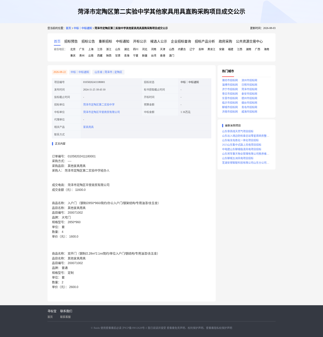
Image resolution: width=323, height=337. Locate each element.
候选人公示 (158, 41)
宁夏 (135, 55)
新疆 (144, 55)
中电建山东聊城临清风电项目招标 (241, 149)
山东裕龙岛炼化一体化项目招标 (240, 140)
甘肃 (117, 55)
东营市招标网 (230, 98)
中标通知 (122, 41)
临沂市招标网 (230, 102)
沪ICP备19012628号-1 (135, 328)
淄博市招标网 (230, 84)
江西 (239, 49)
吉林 (201, 49)
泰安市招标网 (249, 93)
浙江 (108, 49)
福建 (230, 49)
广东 (81, 49)
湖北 (126, 49)
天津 (162, 49)
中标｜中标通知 (83, 28)
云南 (90, 55)
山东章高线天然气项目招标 (237, 131)
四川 (135, 49)
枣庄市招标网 (230, 93)
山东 (117, 49)
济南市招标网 (230, 111)
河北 (144, 49)
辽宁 (192, 49)
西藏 (99, 55)
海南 (266, 49)
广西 (257, 49)
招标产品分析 (205, 41)
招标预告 (71, 41)
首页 (68, 28)
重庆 (73, 55)
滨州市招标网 (249, 80)
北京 (73, 49)
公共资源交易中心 (249, 41)
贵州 (81, 55)
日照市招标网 (249, 84)
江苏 (99, 49)
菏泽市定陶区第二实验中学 (99, 104)
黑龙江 (211, 49)
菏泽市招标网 (249, 89)
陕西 (108, 55)
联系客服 (65, 317)
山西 (171, 49)
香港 (162, 55)
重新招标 (105, 41)
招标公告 (88, 41)
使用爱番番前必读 (111, 328)
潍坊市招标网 (230, 80)
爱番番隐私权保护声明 (219, 328)
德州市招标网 (249, 98)
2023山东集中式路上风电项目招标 (241, 144)
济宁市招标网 (230, 89)
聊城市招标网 (230, 107)
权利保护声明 (195, 328)
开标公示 (140, 41)
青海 (126, 55)
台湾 (153, 55)
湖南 (248, 49)
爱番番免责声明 (176, 328)
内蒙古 (182, 49)
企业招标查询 (181, 41)
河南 (153, 49)
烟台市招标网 (249, 102)
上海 (90, 49)
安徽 (221, 49)
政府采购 (225, 41)
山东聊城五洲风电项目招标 (237, 158)
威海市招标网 (249, 111)
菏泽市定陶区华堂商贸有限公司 (101, 112)
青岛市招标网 (249, 107)
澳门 (171, 55)
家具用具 (88, 127)
